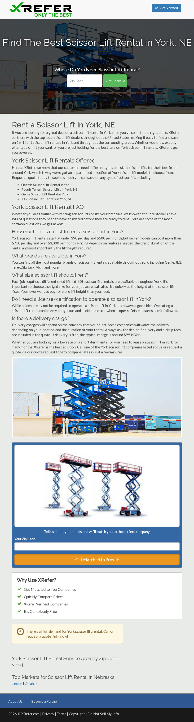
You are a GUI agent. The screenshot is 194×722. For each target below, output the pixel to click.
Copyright (77, 714)
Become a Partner (44, 701)
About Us (15, 701)
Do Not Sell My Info (103, 714)
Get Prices (114, 81)
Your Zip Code (26, 539)
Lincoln (17, 683)
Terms (61, 714)
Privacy (48, 714)
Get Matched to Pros (95, 559)
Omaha (30, 683)
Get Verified (169, 8)
